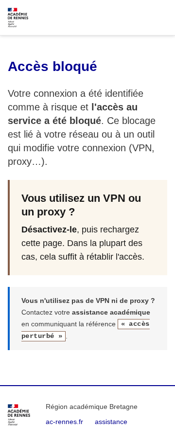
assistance (111, 421)
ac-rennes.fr (64, 421)
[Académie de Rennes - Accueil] (19, 414)
